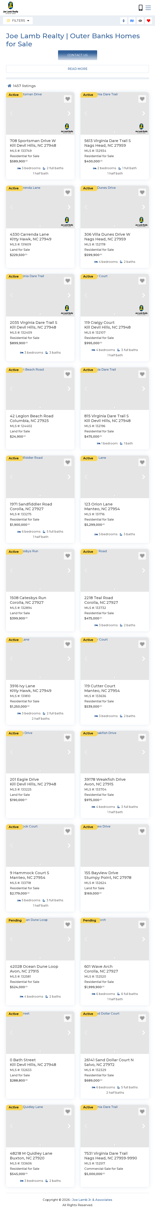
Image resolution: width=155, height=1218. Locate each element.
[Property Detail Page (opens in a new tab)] (40, 113)
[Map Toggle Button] (132, 20)
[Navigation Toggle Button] (148, 7)
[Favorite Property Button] (67, 99)
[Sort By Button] (123, 20)
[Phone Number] (140, 7)
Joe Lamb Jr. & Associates (92, 1200)
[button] (11, 113)
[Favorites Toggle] (148, 20)
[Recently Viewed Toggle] (140, 20)
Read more (78, 69)
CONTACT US (77, 55)
